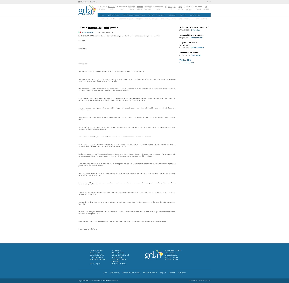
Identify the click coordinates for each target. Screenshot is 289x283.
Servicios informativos (157, 15)
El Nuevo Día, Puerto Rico (98, 259)
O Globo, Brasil (195, 30)
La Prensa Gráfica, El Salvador (121, 255)
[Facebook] (210, 2)
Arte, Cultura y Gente (168, 19)
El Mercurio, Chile (95, 253)
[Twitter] (208, 2)
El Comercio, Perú (117, 257)
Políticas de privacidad (205, 281)
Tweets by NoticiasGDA (186, 63)
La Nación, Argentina (197, 47)
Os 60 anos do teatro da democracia (194, 27)
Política (113, 19)
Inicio (102, 15)
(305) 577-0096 (173, 259)
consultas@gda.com (171, 255)
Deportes (139, 19)
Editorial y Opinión (151, 19)
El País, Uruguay (196, 55)
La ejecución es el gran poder (191, 35)
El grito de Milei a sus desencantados (188, 44)
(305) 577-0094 (173, 257)
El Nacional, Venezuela (118, 264)
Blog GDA (172, 15)
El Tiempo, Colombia (197, 38)
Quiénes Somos (113, 15)
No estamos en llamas (188, 53)
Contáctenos (195, 15)
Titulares (105, 19)
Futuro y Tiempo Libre (186, 19)
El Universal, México (88, 32)
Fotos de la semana (202, 19)
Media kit (183, 15)
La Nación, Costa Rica (97, 255)
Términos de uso (193, 281)
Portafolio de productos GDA (134, 15)
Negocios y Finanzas (126, 19)
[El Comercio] (170, 7)
